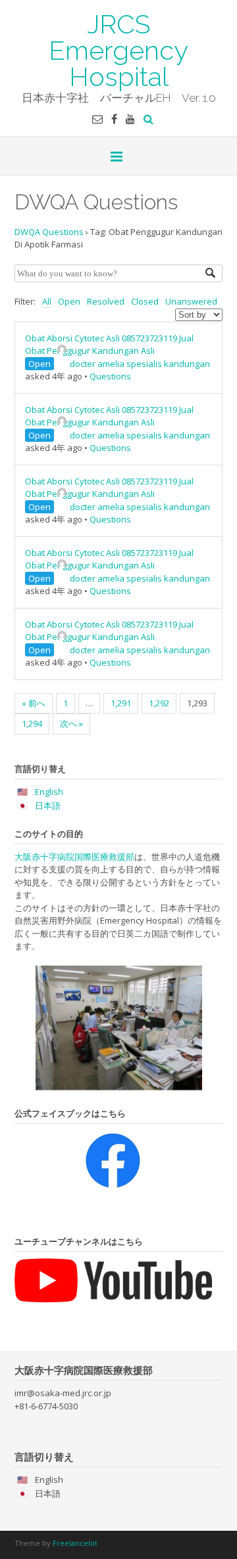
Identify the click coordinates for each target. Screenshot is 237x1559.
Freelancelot (75, 1543)
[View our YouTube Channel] (130, 119)
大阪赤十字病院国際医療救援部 (74, 857)
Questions (110, 376)
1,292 (159, 703)
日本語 (48, 805)
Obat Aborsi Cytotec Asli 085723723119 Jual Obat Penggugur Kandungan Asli (109, 344)
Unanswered (191, 301)
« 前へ (33, 703)
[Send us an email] (97, 119)
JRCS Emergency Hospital (118, 49)
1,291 (121, 703)
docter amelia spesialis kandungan (140, 364)
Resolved (105, 301)
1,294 (32, 723)
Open (69, 301)
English (49, 792)
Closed (145, 301)
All (46, 301)
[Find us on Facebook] (114, 119)
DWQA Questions (49, 232)
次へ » (71, 723)
